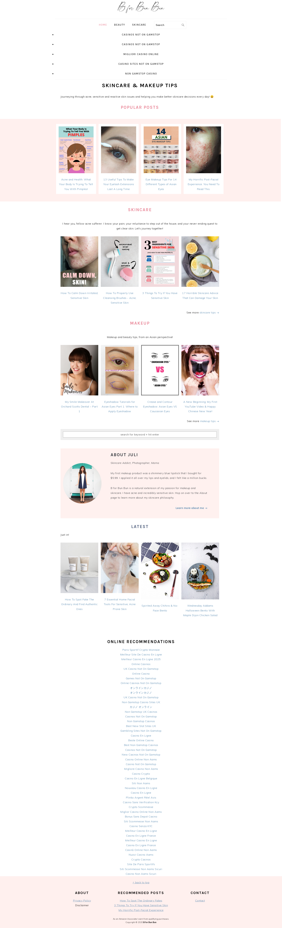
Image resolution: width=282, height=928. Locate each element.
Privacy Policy (82, 900)
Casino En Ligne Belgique (141, 778)
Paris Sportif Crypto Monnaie (141, 649)
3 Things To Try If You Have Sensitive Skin (141, 905)
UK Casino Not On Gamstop (141, 668)
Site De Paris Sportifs (141, 864)
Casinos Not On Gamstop (141, 34)
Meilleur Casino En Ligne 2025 (141, 659)
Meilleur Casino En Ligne (141, 830)
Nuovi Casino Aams (141, 854)
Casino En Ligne (141, 735)
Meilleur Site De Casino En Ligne (141, 654)
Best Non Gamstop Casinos (141, 745)
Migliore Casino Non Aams (141, 769)
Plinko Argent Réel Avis (141, 797)
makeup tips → (209, 421)
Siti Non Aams (141, 783)
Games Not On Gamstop (141, 678)
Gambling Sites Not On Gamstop (141, 730)
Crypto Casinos (141, 859)
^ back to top (141, 882)
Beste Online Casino (141, 740)
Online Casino (141, 673)
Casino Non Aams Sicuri (141, 873)
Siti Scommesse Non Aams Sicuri (141, 869)
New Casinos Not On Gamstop (141, 754)
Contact (200, 900)
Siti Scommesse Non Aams (141, 821)
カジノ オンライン (141, 707)
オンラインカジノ (141, 688)
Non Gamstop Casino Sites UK (141, 702)
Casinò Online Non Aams (141, 850)
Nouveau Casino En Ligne (141, 788)
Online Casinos (141, 664)
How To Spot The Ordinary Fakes (141, 900)
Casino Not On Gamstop (141, 764)
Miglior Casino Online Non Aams (141, 812)
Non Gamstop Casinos (141, 721)
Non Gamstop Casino (141, 73)
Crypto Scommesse (141, 807)
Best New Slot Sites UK (141, 726)
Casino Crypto (141, 773)
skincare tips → (209, 312)
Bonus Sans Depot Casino (141, 816)
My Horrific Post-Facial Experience (141, 910)
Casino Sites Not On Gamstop (141, 63)
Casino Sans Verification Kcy (141, 802)
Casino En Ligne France (141, 835)
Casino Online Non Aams (141, 759)
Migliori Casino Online (141, 54)
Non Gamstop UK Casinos (141, 711)
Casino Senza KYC (141, 826)
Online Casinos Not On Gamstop (141, 683)
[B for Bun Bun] (141, 16)
